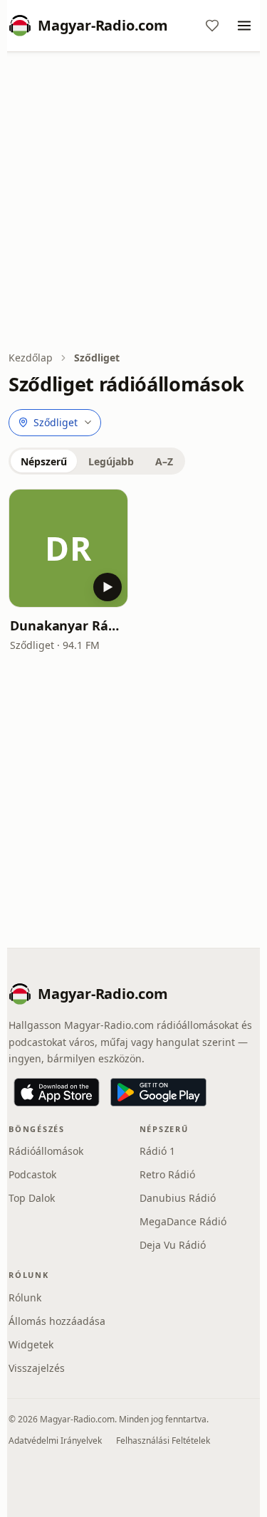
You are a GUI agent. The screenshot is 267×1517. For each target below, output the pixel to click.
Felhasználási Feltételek (163, 1440)
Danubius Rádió (178, 1198)
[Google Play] (158, 1092)
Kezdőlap (31, 357)
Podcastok (32, 1174)
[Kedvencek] (212, 26)
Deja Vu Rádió (173, 1245)
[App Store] (57, 1092)
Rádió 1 (157, 1151)
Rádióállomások (46, 1151)
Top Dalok (32, 1198)
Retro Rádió (167, 1174)
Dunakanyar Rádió (68, 625)
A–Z (164, 461)
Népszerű (44, 461)
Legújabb (111, 461)
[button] (68, 548)
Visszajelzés (37, 1368)
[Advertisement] (133, 202)
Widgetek (31, 1344)
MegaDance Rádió (183, 1221)
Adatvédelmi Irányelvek (55, 1440)
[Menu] (244, 25)
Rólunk (25, 1297)
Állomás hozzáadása (57, 1321)
